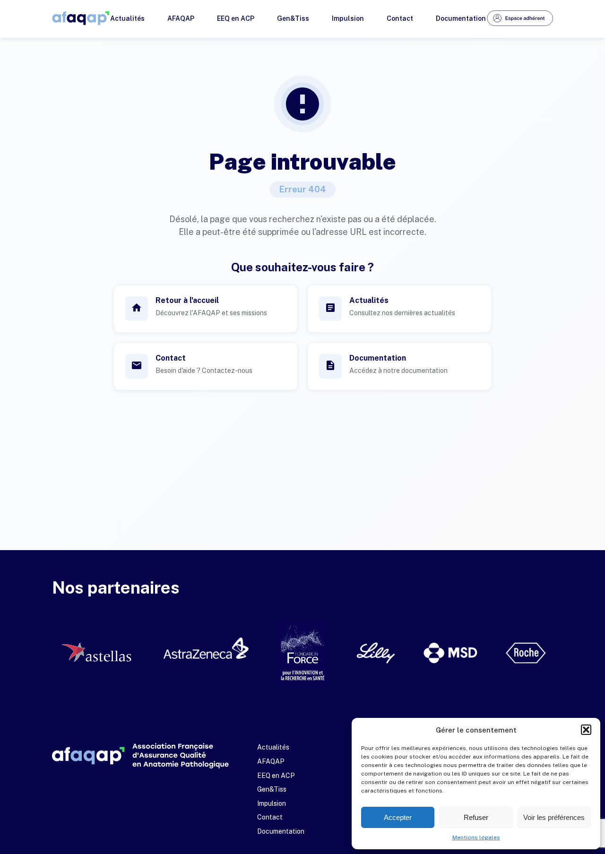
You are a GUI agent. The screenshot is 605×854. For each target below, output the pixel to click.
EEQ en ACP (235, 18)
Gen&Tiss (293, 18)
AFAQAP (180, 18)
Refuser (476, 817)
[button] (586, 729)
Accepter (398, 817)
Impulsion (348, 18)
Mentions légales (476, 837)
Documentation (461, 18)
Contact (400, 18)
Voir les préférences (554, 817)
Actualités (127, 18)
